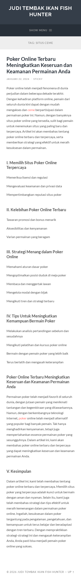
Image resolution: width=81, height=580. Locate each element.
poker (23, 418)
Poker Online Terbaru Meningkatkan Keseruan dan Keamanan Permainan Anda (39, 65)
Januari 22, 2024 (17, 78)
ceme (31, 110)
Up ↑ (71, 571)
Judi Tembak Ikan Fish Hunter (40, 11)
